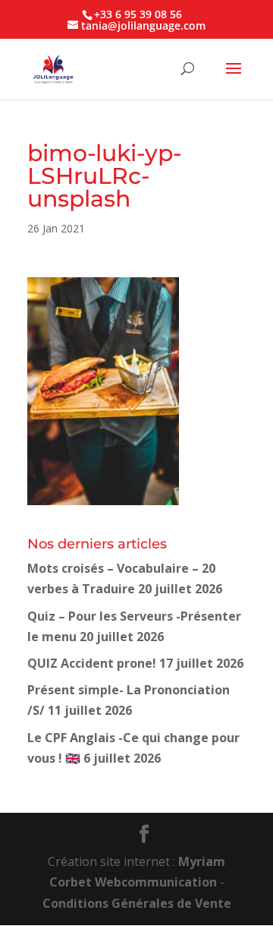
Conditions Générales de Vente (136, 903)
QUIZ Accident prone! (91, 663)
